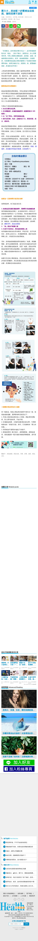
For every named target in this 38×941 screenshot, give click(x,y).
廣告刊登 (6, 896)
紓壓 (25, 454)
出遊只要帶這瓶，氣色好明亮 (32, 678)
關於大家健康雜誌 (9, 893)
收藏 (4, 21)
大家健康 (12, 906)
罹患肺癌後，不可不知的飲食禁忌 (16, 842)
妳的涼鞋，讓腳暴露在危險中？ (16, 855)
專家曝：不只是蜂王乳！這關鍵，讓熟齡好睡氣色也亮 (5, 664)
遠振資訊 (21, 929)
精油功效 (16, 454)
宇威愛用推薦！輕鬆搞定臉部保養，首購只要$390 (14, 678)
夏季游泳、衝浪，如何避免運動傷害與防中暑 (20, 881)
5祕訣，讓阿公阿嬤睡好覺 (14, 851)
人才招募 (23, 896)
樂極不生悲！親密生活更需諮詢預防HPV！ (23, 664)
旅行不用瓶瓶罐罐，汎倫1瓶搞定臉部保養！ (32, 664)
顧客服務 (20, 893)
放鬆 (29, 454)
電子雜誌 (29, 893)
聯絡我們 (32, 896)
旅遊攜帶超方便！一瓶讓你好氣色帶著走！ (14, 664)
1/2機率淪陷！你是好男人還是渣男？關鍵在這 (5, 678)
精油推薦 (9, 454)
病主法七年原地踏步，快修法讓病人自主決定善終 (21, 886)
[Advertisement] (19, 472)
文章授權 (15, 896)
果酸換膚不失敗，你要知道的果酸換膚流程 (19, 846)
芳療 (21, 454)
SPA (2, 456)
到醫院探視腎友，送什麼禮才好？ (16, 859)
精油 (33, 454)
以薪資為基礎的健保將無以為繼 (16, 868)
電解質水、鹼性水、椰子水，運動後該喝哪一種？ (21, 873)
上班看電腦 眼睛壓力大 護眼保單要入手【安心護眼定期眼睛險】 (23, 678)
